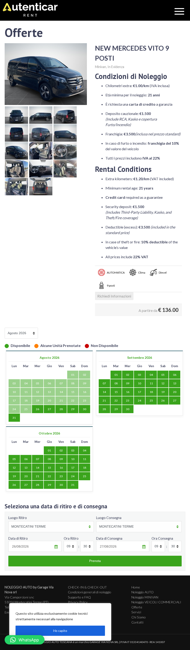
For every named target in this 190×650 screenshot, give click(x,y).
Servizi (136, 612)
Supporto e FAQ (79, 597)
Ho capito (60, 631)
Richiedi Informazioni (114, 296)
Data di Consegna (109, 538)
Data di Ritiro (18, 538)
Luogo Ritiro (17, 518)
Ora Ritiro (71, 538)
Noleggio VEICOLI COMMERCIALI (156, 602)
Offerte (136, 607)
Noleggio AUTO (142, 592)
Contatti (137, 622)
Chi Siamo (138, 617)
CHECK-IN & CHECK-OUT (87, 587)
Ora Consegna (162, 538)
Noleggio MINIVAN (144, 597)
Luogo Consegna (108, 518)
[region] (60, 622)
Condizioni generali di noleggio (89, 592)
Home (135, 587)
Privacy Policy (78, 602)
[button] (24, 639)
